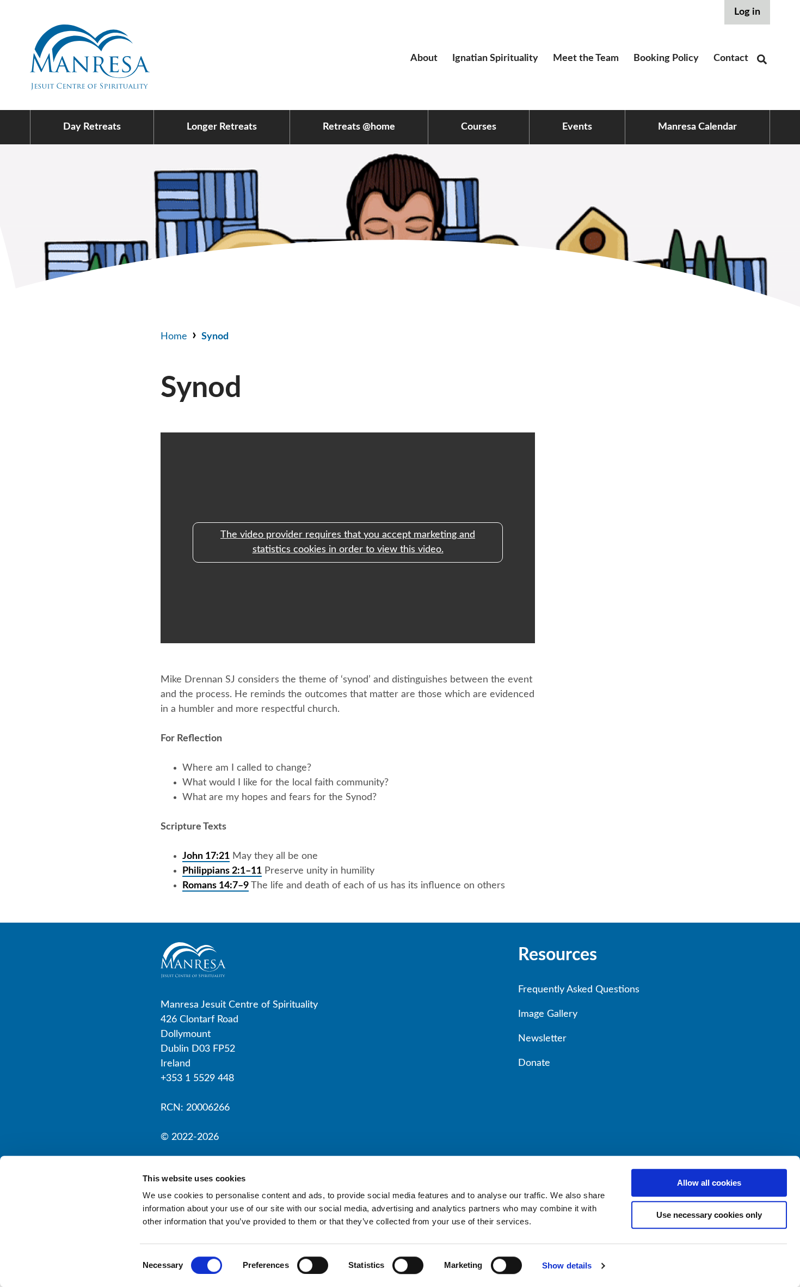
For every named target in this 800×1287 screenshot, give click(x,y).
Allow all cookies (709, 1182)
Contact (730, 58)
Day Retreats (92, 127)
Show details (567, 1265)
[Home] (90, 88)
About (424, 58)
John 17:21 (206, 856)
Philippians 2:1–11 (222, 871)
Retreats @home (359, 127)
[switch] (312, 1265)
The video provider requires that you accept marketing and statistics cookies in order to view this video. (347, 542)
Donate (534, 1063)
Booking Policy (666, 58)
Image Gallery (547, 1014)
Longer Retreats (222, 127)
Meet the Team (586, 58)
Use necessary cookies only (709, 1214)
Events (577, 127)
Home (174, 336)
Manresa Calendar (697, 127)
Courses (478, 127)
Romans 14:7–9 (215, 885)
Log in (747, 12)
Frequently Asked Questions (578, 990)
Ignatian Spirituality (495, 58)
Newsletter (542, 1039)
